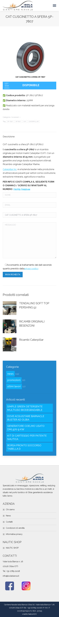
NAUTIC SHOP (12, 548)
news (10, 373)
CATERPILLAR (34, 121)
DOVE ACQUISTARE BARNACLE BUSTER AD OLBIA (25, 418)
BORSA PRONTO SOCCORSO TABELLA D (24, 447)
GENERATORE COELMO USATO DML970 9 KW (25, 427)
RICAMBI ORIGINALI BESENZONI (32, 323)
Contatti (9, 522)
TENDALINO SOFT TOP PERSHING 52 (34, 305)
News (8, 516)
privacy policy (31, 268)
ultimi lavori (14, 386)
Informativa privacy (14, 534)
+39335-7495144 (21, 189)
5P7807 (18, 121)
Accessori (15, 117)
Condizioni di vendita (15, 528)
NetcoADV (32, 614)
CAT (24, 121)
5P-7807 (10, 121)
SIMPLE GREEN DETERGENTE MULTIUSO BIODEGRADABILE (25, 408)
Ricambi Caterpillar (31, 339)
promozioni (13, 380)
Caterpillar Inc (10, 169)
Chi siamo (10, 509)
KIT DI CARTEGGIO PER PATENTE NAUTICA (27, 437)
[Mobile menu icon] (54, 5)
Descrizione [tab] (9, 136)
